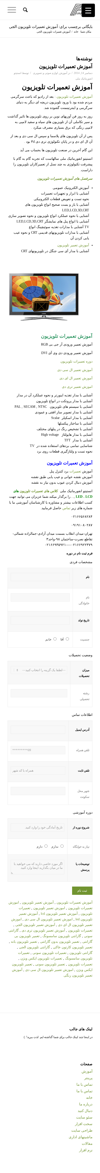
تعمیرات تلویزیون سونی (50, 953)
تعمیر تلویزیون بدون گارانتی (59, 941)
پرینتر (88, 1078)
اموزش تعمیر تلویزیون (49, 908)
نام (87, 577)
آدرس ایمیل (82, 729)
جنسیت (84, 639)
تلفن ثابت (83, 770)
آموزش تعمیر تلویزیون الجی (35, 925)
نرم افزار (85, 1150)
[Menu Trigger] (88, 10)
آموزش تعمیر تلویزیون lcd (59, 913)
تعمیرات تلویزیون (80, 930)
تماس (66, 508)
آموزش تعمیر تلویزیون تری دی (44, 930)
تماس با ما (84, 1084)
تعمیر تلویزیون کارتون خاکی (72, 947)
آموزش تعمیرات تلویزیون (65, 66)
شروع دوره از (81, 827)
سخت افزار (83, 1124)
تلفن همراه (82, 750)
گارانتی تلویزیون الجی (34, 947)
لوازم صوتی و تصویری (45, 72)
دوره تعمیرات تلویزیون (76, 361)
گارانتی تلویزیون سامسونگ (61, 936)
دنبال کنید (85, 1111)
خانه (89, 1098)
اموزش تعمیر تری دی (77, 387)
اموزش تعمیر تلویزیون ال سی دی (49, 919)
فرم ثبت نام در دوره (79, 553)
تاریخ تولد (83, 620)
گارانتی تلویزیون (80, 953)
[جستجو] (24, 10)
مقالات (87, 1144)
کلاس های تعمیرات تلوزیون (39, 491)
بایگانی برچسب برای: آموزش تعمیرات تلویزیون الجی (50, 27)
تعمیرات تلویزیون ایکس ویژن (40, 958)
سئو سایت (84, 1117)
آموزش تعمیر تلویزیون (73, 245)
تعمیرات (75, 471)
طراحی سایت (81, 1130)
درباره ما (85, 1104)
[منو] (13, 10)
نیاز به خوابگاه (81, 846)
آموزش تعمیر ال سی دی (74, 370)
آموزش (63, 72)
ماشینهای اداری (80, 1137)
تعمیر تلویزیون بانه (24, 941)
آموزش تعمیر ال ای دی (75, 378)
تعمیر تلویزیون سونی (50, 964)
